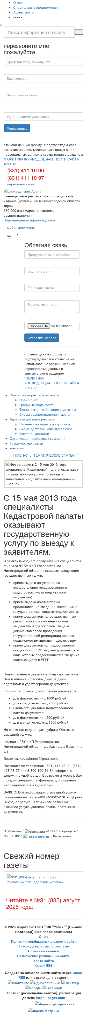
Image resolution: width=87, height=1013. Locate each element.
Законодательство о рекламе (43, 946)
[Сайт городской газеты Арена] (43, 191)
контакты (17, 448)
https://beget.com (50, 997)
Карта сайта (43, 960)
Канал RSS (43, 965)
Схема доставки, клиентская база (45, 428)
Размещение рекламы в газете (34, 395)
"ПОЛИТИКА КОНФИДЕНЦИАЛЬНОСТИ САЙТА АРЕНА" (51, 383)
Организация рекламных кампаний (37, 438)
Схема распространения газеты (44, 414)
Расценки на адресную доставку (45, 423)
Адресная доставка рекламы (32, 419)
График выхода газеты (37, 404)
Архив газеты (23, 12)
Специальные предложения (35, 7)
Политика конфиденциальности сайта (43, 941)
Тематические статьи (26, 443)
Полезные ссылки (43, 950)
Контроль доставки (34, 433)
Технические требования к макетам (47, 409)
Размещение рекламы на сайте (43, 955)
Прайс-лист (28, 399)
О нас (17, 2)
